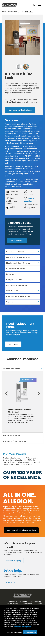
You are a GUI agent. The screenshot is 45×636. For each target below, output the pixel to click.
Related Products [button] (11, 369)
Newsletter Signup (13, 560)
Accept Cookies (30, 632)
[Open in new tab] (9, 4)
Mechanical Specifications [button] (19, 263)
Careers (23, 601)
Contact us (12, 601)
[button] (34, 5)
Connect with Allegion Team (20, 110)
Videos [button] (9, 302)
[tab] (22, 368)
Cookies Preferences (14, 632)
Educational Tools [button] (11, 435)
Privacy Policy (12, 604)
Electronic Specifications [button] (18, 257)
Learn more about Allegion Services (21, 530)
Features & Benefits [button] (16, 252)
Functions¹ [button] (11, 274)
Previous (3, 390)
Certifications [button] (13, 291)
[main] (22, 620)
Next (42, 390)
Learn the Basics (16, 240)
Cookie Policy (35, 601)
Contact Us (11, 582)
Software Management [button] (17, 285)
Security (39, 604)
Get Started (13, 344)
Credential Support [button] (15, 268)
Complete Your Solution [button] (14, 441)
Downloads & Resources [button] (18, 296)
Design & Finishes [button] (15, 279)
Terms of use (27, 604)
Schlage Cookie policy (22, 627)
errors (4, 11)
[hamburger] (39, 3)
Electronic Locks (12, 11)
